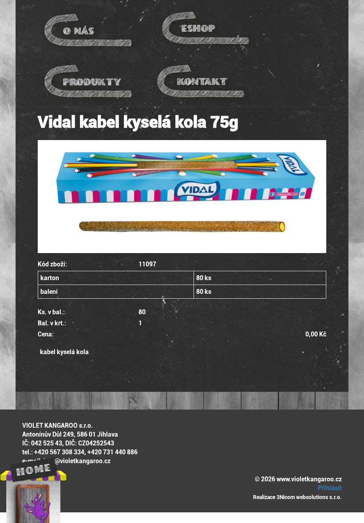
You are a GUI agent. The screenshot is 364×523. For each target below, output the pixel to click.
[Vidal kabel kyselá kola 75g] (182, 196)
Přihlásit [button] (329, 488)
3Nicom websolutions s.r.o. (309, 497)
